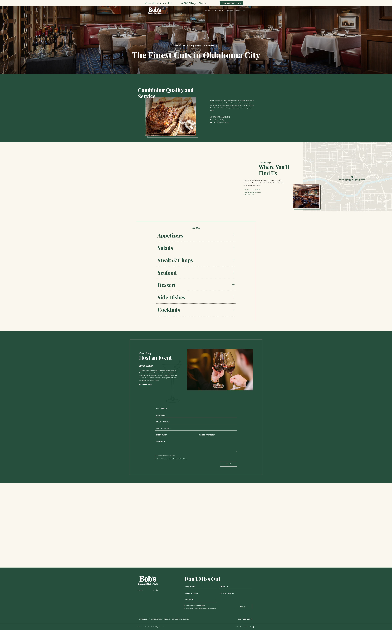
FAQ (239, 619)
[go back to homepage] (154, 14)
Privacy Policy (172, 455)
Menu (207, 10)
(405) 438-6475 (249, 195)
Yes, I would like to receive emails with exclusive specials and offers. (172, 459)
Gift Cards (240, 10)
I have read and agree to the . (166, 455)
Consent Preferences (180, 619)
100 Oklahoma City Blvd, (252, 190)
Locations (228, 10)
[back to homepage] (148, 581)
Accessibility (156, 619)
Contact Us (247, 619)
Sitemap (167, 619)
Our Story (217, 10)
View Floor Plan (145, 384)
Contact (196, 555)
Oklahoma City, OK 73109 (252, 192)
